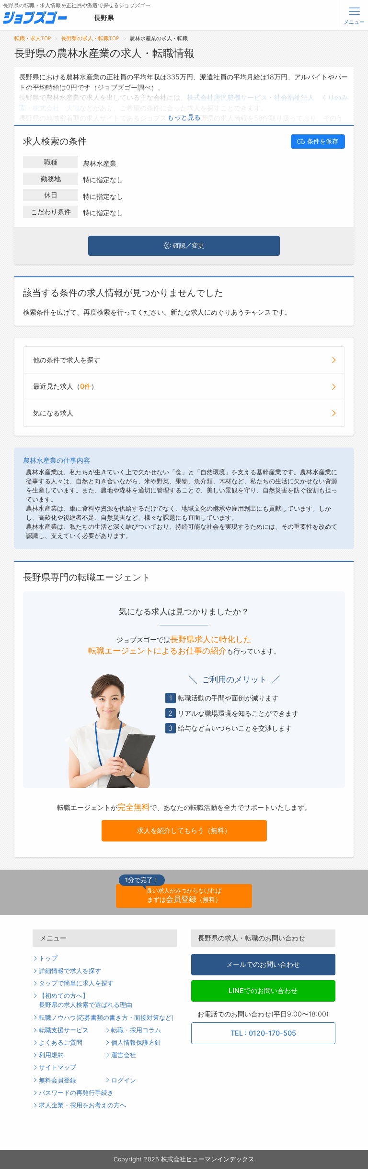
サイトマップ (57, 1067)
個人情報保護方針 (136, 1042)
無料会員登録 (57, 1080)
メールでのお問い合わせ (263, 964)
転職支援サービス (64, 1030)
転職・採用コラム (136, 1030)
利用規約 (51, 1055)
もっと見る (184, 117)
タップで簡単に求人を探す (76, 983)
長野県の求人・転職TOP (90, 38)
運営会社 (123, 1055)
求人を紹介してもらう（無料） (184, 830)
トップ (48, 958)
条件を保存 (322, 141)
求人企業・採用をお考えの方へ (82, 1105)
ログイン (123, 1080)
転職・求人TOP (32, 38)
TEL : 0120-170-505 (263, 1033)
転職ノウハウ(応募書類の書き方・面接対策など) (106, 1017)
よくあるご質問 (60, 1042)
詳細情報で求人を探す (70, 970)
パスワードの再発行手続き (76, 1092)
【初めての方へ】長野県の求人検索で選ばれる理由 (85, 1000)
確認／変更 (188, 245)
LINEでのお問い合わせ (263, 990)
